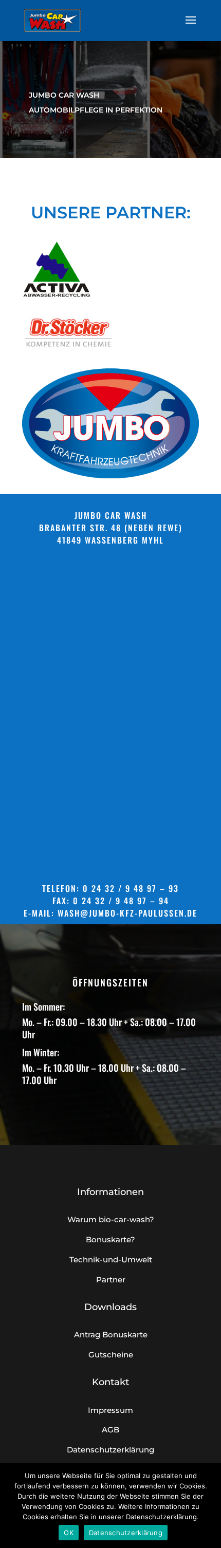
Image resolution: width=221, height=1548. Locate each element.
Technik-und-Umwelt (110, 1259)
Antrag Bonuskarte (111, 1334)
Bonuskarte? (110, 1239)
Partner (110, 1279)
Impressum (110, 1410)
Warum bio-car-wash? (110, 1219)
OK (68, 1532)
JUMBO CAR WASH (64, 95)
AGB (110, 1429)
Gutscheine (110, 1354)
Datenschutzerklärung (110, 1449)
